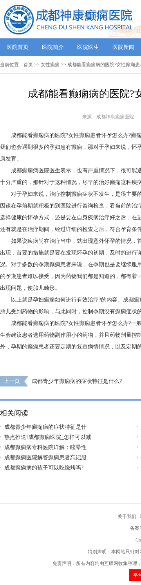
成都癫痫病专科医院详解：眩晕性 (45, 447)
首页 (28, 64)
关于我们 (127, 516)
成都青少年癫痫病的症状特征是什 (45, 427)
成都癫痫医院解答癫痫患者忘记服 (45, 457)
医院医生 (88, 47)
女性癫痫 (50, 64)
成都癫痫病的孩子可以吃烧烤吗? (43, 468)
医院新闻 (123, 47)
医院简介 (53, 47)
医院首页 (18, 47)
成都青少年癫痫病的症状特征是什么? (77, 381)
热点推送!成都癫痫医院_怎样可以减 (47, 437)
